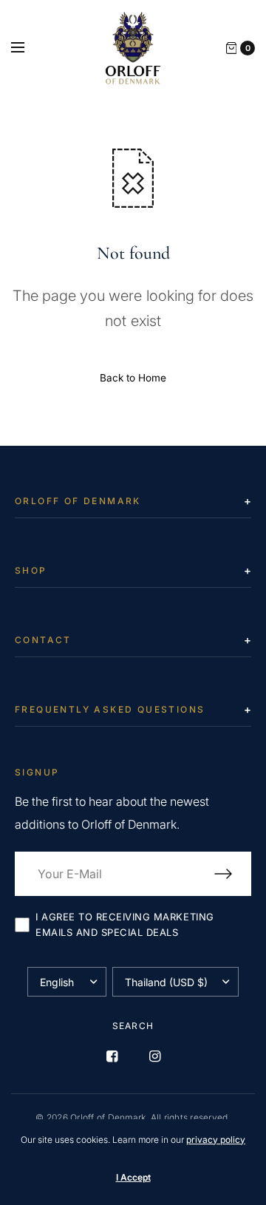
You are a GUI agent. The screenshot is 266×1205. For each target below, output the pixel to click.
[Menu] (27, 48)
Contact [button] (43, 639)
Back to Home (133, 378)
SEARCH (133, 1025)
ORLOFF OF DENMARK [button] (78, 500)
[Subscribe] (232, 874)
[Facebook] (111, 1056)
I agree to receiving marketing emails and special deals (124, 924)
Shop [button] (31, 570)
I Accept (133, 1177)
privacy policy (215, 1139)
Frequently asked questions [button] (110, 709)
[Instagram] (154, 1056)
